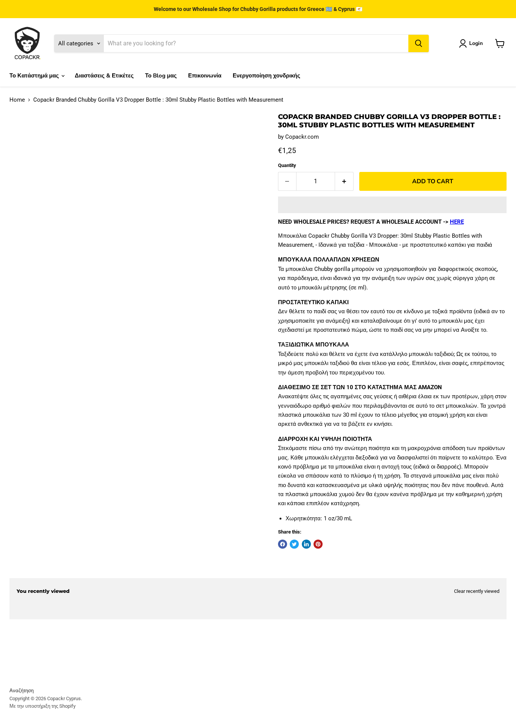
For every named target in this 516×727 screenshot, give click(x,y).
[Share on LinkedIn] (306, 544)
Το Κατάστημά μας (34, 75)
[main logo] (27, 43)
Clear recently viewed (476, 591)
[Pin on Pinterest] (318, 544)
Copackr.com (302, 136)
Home (17, 100)
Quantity (287, 165)
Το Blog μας (161, 75)
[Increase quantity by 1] (344, 181)
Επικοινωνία (204, 75)
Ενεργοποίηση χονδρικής (266, 75)
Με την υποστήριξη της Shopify (42, 706)
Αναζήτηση (21, 690)
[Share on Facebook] (282, 544)
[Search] (418, 43)
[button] (392, 204)
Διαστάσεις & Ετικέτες (104, 75)
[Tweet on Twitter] (294, 544)
